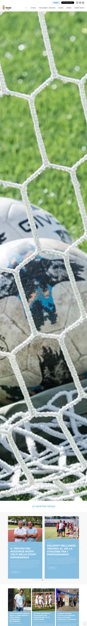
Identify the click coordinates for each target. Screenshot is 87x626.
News (26, 7)
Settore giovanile (66, 621)
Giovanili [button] (33, 7)
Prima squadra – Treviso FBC (47, 7)
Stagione (60, 7)
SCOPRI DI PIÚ (15, 572)
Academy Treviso (79, 7)
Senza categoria (18, 623)
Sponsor (68, 7)
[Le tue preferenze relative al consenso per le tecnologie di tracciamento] (85, 624)
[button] (7, 547)
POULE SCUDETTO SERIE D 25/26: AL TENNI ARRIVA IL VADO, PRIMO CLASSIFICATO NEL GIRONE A (19, 617)
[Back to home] (7, 8)
